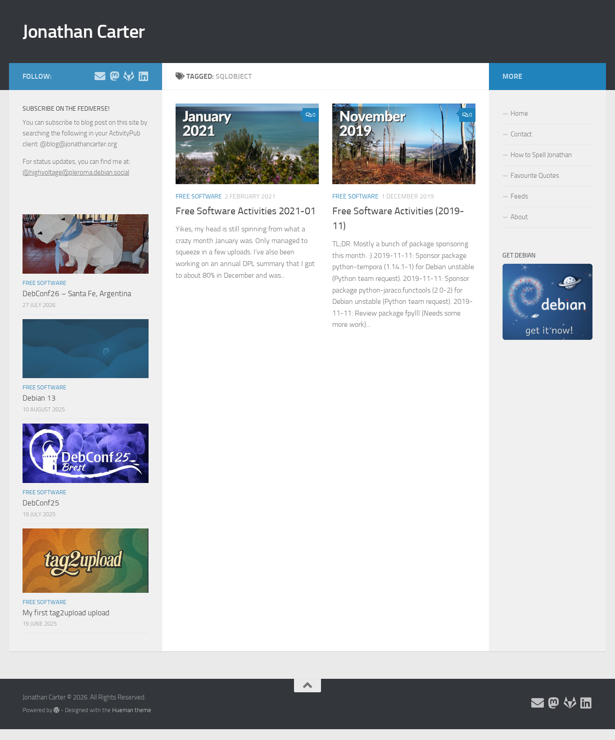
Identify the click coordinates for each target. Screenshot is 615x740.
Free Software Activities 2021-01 (246, 211)
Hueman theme (131, 710)
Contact (521, 134)
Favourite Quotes (535, 175)
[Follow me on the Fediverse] (114, 76)
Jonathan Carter (84, 31)
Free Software (199, 196)
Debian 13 (39, 397)
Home (519, 113)
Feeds (519, 196)
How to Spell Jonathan (541, 155)
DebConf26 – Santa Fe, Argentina (77, 293)
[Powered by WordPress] (56, 710)
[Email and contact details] (100, 76)
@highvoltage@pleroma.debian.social (76, 172)
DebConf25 (41, 502)
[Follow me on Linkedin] (143, 76)
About (519, 217)
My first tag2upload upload (66, 612)
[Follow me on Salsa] (128, 76)
